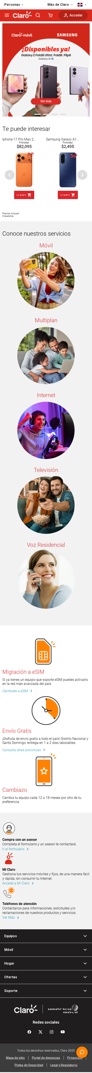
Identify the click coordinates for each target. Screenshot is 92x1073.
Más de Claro (58, 5)
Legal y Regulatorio (63, 1065)
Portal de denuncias (46, 1058)
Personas (12, 5)
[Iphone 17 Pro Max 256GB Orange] (24, 152)
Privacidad (75, 1058)
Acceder (76, 15)
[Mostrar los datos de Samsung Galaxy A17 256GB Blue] (68, 152)
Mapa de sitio (15, 1058)
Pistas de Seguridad (29, 1065)
